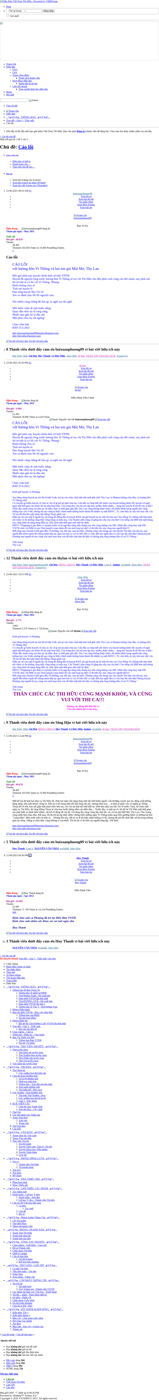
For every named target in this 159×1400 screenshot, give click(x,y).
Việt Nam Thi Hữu (15, 1382)
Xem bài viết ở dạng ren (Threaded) (30, 185)
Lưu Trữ (10, 1384)
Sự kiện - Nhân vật (21, 1297)
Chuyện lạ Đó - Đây (22, 1306)
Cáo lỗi (25, 147)
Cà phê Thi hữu (20, 1268)
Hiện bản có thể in (21, 161)
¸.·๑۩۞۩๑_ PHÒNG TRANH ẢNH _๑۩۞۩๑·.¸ (31, 1229)
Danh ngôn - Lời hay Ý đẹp (26, 1194)
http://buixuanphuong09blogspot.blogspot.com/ (35, 333)
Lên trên (52, 958)
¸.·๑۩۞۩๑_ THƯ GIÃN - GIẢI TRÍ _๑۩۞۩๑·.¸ (31, 1265)
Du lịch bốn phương (22, 1303)
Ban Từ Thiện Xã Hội (23, 1037)
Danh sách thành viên (29, 78)
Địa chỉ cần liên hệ (28, 1029)
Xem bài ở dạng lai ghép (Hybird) (29, 182)
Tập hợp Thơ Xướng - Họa (32, 1095)
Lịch (14, 72)
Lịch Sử (23, 1155)
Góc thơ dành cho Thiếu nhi (26, 1115)
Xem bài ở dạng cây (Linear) (26, 180)
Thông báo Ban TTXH (30, 1040)
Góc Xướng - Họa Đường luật (27, 1092)
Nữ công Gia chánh (22, 1321)
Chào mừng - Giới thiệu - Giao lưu (29, 1245)
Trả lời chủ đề (8, 136)
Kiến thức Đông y (21, 1315)
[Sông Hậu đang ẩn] (82, 601)
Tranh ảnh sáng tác (21, 1235)
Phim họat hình (19, 1182)
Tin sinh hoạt (25, 1286)
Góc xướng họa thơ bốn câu (32, 1073)
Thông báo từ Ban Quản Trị (26, 990)
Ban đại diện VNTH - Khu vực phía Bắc (32, 1012)
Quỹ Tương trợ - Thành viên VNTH (37, 1289)
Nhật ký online (19, 1253)
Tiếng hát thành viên (22, 1226)
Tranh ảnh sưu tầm (21, 1238)
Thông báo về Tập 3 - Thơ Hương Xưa (38, 1006)
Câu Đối (16, 1129)
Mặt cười (10, 1363)
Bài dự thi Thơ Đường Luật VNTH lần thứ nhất (42, 1023)
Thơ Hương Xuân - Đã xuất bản (34, 995)
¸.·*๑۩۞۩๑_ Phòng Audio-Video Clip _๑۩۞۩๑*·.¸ (33, 1217)
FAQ (14, 69)
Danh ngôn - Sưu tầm (29, 1197)
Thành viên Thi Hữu (29, 1164)
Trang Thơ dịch (20, 1117)
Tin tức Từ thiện (27, 1043)
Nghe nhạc (17, 1274)
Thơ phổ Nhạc (19, 1223)
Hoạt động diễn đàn (22, 80)
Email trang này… (21, 164)
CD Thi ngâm (19, 1220)
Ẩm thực (16, 1323)
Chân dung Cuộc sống (23, 1300)
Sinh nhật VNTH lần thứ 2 (32, 1004)
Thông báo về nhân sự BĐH (33, 993)
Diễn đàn (10, 67)
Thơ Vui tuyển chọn (28, 1061)
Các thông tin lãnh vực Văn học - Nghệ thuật (34, 1292)
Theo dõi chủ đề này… (23, 167)
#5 (30, 855)
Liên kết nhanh (19, 86)
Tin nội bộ (17, 1283)
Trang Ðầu (11, 980)
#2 (30, 362)
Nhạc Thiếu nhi (20, 1185)
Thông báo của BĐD (29, 1015)
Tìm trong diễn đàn (15, 977)
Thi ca (15, 1161)
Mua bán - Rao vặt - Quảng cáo (27, 1326)
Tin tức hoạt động (27, 1018)
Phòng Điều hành (21, 1009)
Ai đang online (13, 975)
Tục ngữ (29, 1208)
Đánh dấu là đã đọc (28, 83)
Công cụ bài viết (12, 155)
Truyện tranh (25, 1144)
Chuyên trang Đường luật (25, 1076)
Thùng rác (17, 1329)
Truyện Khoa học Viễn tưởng (33, 1149)
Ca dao (22, 1205)
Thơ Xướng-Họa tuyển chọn (33, 1055)
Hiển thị (9, 174)
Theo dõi (10, 972)
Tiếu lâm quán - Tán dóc (24, 1271)
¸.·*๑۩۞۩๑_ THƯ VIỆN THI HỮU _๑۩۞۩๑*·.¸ (32, 1046)
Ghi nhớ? (14, 16)
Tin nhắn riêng (86, 202)
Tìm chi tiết (11, 105)
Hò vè (22, 1214)
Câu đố (22, 1211)
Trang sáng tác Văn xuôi (24, 1135)
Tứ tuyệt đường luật (28, 1078)
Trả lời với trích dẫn (38, 341)
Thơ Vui (16, 1112)
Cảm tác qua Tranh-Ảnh (30, 1106)
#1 (30, 190)
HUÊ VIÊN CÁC (21, 1103)
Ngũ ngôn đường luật (29, 1087)
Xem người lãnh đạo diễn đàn (33, 89)
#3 (30, 574)
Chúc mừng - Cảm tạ (22, 1032)
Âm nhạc (16, 1173)
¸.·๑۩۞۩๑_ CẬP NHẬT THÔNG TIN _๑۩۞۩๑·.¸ (33, 1280)
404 (14, 912)
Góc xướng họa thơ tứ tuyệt (32, 1098)
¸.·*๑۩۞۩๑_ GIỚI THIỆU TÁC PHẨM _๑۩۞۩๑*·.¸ (34, 1188)
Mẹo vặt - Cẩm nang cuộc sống (27, 1318)
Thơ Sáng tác (18, 1070)
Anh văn (23, 1120)
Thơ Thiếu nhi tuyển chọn (31, 1058)
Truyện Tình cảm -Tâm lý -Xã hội (35, 1146)
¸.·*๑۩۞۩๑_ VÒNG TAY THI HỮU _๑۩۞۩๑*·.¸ (32, 1242)
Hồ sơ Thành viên (21, 1248)
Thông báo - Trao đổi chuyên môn (35, 1084)
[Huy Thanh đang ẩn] (82, 882)
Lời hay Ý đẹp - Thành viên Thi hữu (37, 1200)
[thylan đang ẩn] (82, 390)
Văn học (16, 1170)
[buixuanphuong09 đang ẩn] (83, 218)
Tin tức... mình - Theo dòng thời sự (29, 1294)
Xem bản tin (86, 207)
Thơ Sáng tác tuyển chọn (31, 1052)
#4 (30, 736)
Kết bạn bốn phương (29, 1262)
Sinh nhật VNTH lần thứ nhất (33, 998)
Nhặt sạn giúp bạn (27, 1081)
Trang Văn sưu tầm (21, 1138)
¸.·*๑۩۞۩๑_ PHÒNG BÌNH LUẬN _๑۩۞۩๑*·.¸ (32, 1158)
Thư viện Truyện (20, 1141)
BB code (10, 1360)
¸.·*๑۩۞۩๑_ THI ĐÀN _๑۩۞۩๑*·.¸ (26, 1067)
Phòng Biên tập (20, 1020)
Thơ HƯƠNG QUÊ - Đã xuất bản (35, 1001)
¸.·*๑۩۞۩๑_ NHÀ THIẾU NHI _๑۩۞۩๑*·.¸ (30, 1179)
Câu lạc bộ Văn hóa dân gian (26, 1203)
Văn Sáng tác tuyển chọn (24, 1063)
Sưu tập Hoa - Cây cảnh (30, 1109)
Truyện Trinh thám (28, 1152)
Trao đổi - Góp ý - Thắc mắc (20, 120)
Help (8, 6)
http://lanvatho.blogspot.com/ (26, 336)
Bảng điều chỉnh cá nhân (18, 966)
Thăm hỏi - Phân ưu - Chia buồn (28, 1034)
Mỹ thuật (16, 1175)
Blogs (9, 92)
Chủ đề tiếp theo (24, 1334)
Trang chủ (11, 64)
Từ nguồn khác (26, 1167)
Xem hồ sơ (86, 196)
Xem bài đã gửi (86, 199)
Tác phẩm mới (19, 1191)
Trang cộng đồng (20, 75)
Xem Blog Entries (86, 204)
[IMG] (9, 1366)
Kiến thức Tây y (20, 1312)
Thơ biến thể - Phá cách (30, 1089)
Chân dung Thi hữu (22, 1250)
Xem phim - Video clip (23, 1277)
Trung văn (24, 1123)
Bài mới (10, 94)
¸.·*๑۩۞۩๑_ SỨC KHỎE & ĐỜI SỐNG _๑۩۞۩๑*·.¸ (34, 1309)
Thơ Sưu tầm (18, 1126)
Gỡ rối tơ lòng (25, 1259)
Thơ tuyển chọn (20, 1049)
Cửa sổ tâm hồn (20, 1256)
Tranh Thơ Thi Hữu (22, 1233)
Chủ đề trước (8, 1334)
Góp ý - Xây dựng (28, 1101)
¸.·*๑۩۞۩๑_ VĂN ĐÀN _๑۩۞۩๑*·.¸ (26, 1132)
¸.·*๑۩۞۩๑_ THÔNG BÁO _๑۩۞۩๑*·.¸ (28, 117)
